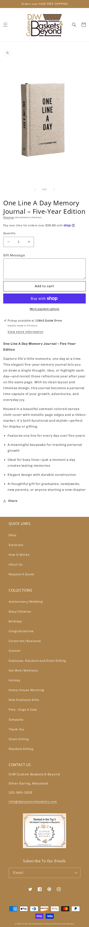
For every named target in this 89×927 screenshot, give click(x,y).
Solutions (16, 545)
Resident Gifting (21, 749)
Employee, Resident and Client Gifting (37, 661)
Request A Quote (21, 574)
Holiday (14, 680)
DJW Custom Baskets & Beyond (38, 924)
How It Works (19, 555)
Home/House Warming (26, 690)
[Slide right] (54, 189)
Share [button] (12, 501)
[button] (5, 25)
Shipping (8, 217)
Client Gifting (19, 739)
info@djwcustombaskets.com (33, 802)
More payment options (44, 308)
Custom (15, 651)
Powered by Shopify (64, 924)
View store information (25, 332)
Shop (12, 535)
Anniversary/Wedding (26, 602)
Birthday (15, 621)
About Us (16, 564)
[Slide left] (35, 189)
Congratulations (21, 631)
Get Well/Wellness (23, 670)
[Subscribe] (75, 873)
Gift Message (14, 255)
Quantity (9, 233)
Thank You (16, 729)
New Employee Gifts (24, 700)
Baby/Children (20, 612)
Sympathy (16, 719)
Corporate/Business (25, 641)
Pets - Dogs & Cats (23, 709)
